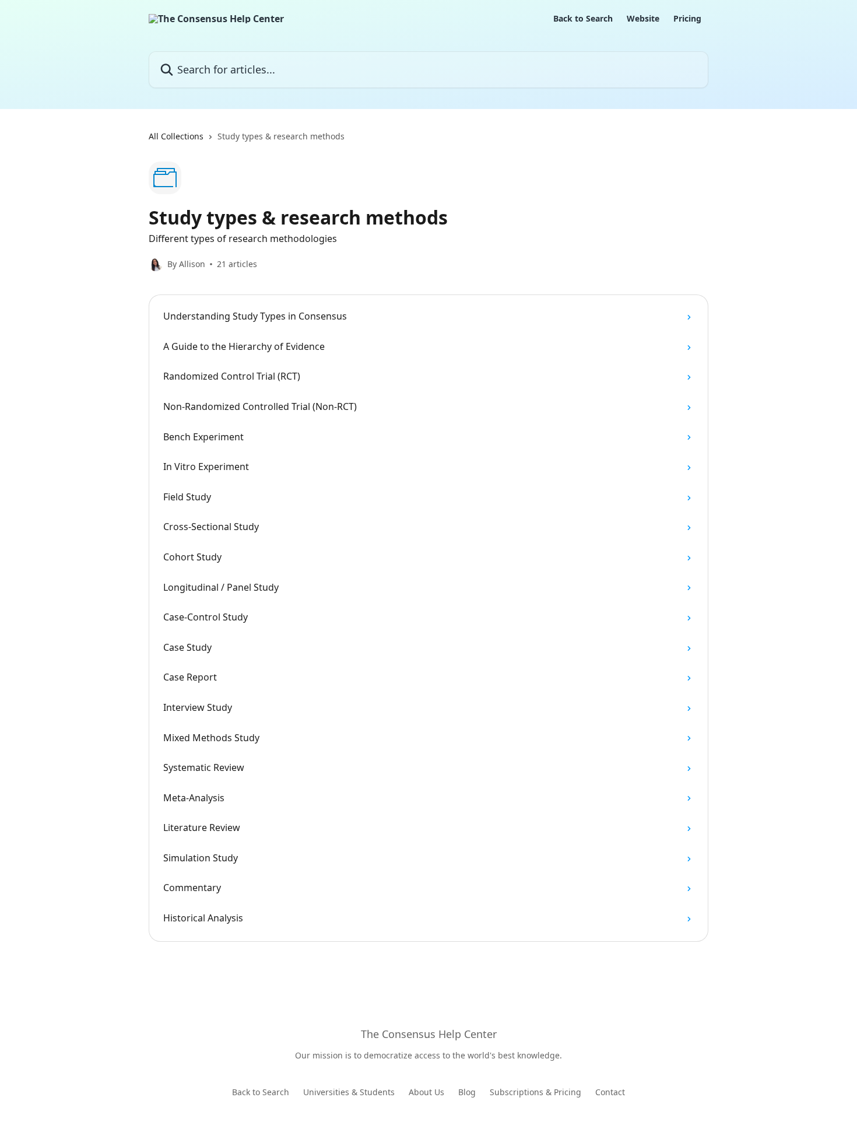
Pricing (687, 19)
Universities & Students (349, 1092)
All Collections (176, 136)
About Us (426, 1092)
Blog (467, 1092)
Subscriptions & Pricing (535, 1092)
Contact (610, 1092)
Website (643, 19)
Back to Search (583, 19)
